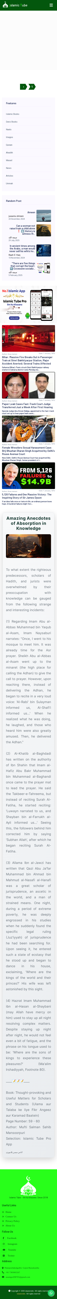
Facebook (11, 1238)
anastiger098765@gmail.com (18, 1277)
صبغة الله (13, 237)
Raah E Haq (14, 255)
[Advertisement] (28, 41)
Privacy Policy (12, 1221)
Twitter (11, 1255)
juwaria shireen (16, 216)
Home (8, 1212)
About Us (10, 1225)
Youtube (12, 1249)
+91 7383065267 (12, 1272)
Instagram (12, 1244)
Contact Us (10, 1216)
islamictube (21, 1294)
